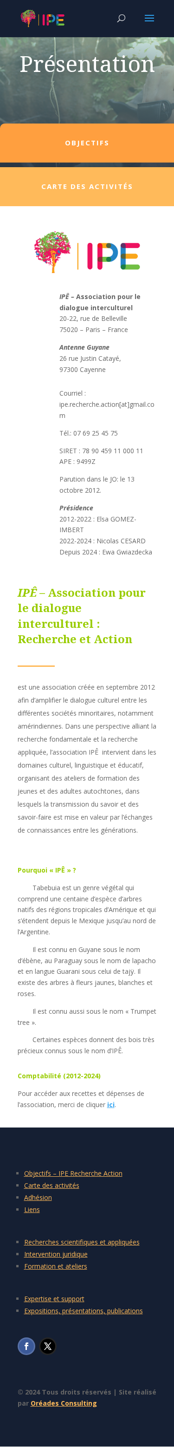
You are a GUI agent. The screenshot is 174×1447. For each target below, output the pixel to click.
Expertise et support (54, 1298)
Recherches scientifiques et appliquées (82, 1242)
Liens (32, 1209)
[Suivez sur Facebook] (26, 1346)
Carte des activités (51, 1185)
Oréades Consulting (64, 1403)
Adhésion (38, 1197)
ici (111, 1104)
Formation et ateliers (55, 1266)
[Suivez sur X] (48, 1346)
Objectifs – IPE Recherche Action (73, 1173)
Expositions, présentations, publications (83, 1310)
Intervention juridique (56, 1254)
